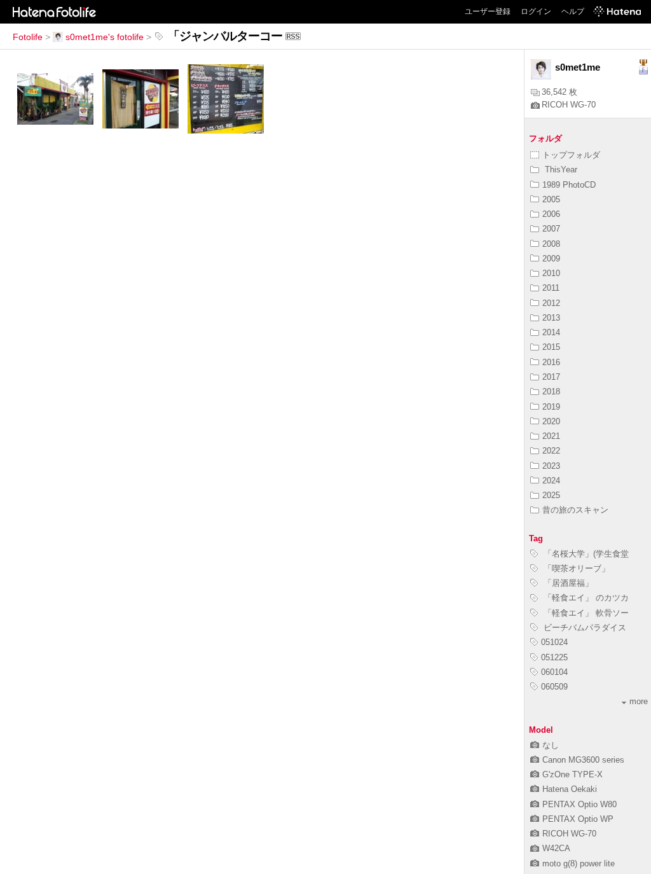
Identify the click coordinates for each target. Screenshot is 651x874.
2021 (551, 436)
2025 (551, 495)
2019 (551, 407)
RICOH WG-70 (569, 104)
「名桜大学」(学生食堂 (585, 553)
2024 (551, 480)
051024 (554, 642)
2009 (551, 258)
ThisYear (559, 169)
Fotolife (28, 37)
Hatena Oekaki (569, 789)
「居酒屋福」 (567, 583)
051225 (554, 657)
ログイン (536, 11)
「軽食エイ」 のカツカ (585, 597)
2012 (551, 303)
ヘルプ (572, 11)
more (638, 701)
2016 (551, 362)
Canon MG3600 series (583, 760)
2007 (551, 228)
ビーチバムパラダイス (583, 627)
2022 (551, 450)
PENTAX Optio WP (577, 819)
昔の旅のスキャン (575, 510)
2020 (551, 421)
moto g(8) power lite (578, 863)
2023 (551, 466)
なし (550, 745)
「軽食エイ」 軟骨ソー (585, 613)
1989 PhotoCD (569, 185)
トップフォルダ (571, 155)
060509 (554, 686)
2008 (551, 244)
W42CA (556, 848)
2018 (551, 391)
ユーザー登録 (488, 11)
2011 (550, 288)
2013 (551, 318)
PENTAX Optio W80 (579, 804)
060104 (554, 672)
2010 (551, 273)
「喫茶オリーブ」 (575, 568)
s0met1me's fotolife (104, 37)
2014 (551, 332)
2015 (551, 347)
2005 (551, 199)
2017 (551, 377)
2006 (551, 214)
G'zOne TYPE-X (572, 774)
